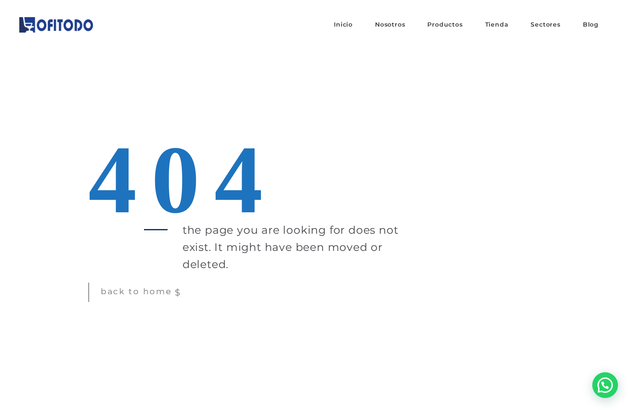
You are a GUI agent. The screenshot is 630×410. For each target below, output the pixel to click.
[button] (605, 385)
